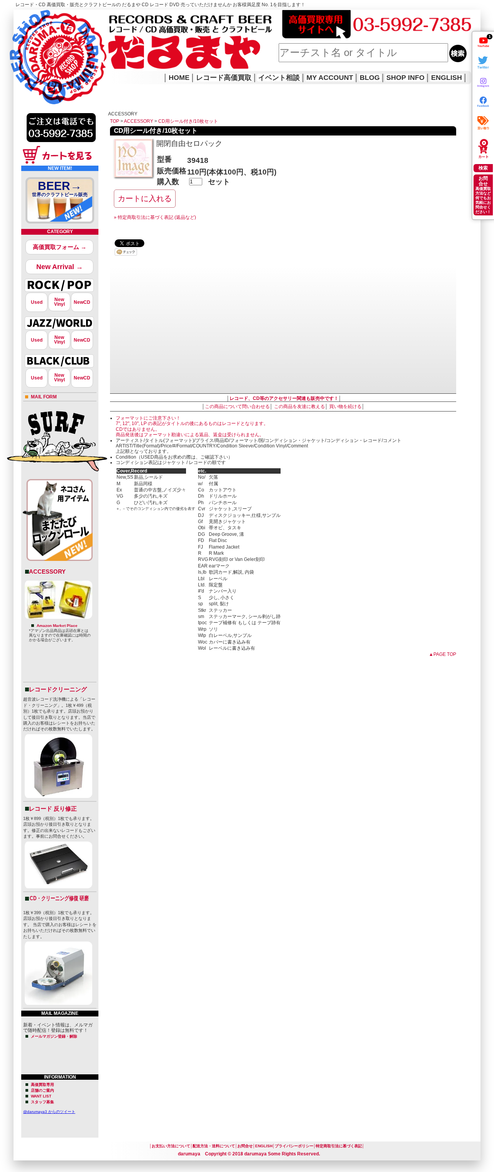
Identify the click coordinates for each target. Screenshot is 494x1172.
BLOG (370, 77)
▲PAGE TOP (442, 654)
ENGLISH (446, 77)
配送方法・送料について (214, 1146)
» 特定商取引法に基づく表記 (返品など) (155, 217)
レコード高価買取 (224, 77)
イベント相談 (279, 77)
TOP (114, 121)
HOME (24, 46)
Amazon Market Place (57, 625)
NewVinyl (59, 302)
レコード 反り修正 (53, 808)
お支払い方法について (171, 1146)
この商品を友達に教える (299, 406)
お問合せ (245, 1146)
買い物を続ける (345, 406)
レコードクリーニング (58, 689)
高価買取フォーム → (59, 247)
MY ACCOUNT (329, 77)
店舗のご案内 (42, 1090)
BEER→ (60, 188)
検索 (483, 168)
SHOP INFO (405, 77)
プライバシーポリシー (294, 1146)
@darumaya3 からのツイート (49, 1111)
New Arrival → (59, 267)
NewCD (82, 302)
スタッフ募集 (42, 1102)
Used (36, 302)
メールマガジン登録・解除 (54, 1036)
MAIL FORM (44, 397)
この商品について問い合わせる (237, 406)
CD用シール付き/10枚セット (188, 121)
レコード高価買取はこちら (45, 16)
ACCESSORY (47, 571)
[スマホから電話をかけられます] (61, 144)
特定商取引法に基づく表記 (339, 1146)
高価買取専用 (42, 1084)
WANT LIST (41, 1096)
